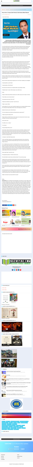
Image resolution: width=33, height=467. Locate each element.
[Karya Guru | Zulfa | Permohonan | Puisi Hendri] (26, 221)
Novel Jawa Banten (4, 426)
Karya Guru (29, 14)
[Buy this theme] (16, 403)
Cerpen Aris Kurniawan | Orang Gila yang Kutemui (13, 371)
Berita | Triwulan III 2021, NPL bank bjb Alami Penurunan (14, 390)
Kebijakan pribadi (19, 456)
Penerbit (10, 426)
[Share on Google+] (13, 205)
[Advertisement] (16, 278)
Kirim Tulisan (17, 425)
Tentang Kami (3, 454)
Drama (14, 422)
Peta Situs (2, 456)
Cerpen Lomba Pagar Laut (23, 421)
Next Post (4, 228)
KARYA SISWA (4, 289)
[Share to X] (9, 205)
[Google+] (16, 270)
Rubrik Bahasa (3, 429)
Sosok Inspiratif (9, 429)
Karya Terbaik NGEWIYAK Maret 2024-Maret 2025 (8, 425)
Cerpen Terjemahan (4, 422)
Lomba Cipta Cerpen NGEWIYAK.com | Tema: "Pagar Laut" (14, 394)
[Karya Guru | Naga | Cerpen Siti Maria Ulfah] (6, 221)
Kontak (18, 454)
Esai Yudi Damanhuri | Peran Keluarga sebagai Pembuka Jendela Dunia (15, 226)
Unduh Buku (15, 429)
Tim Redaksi (3, 459)
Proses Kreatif (15, 426)
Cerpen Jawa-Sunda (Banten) (14, 421)
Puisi (20, 426)
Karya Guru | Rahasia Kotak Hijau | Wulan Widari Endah (25, 216)
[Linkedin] (18, 270)
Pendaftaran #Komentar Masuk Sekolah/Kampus (16, 5)
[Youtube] (20, 270)
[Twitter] (14, 270)
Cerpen (7, 421)
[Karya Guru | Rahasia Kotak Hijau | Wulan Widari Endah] (26, 213)
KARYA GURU (4, 287)
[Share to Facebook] (4, 205)
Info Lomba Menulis (23, 422)
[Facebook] (12, 270)
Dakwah (10, 422)
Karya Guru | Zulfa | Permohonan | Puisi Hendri (25, 225)
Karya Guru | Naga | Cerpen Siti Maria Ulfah (6, 225)
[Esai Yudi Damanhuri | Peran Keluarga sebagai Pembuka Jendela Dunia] (16, 221)
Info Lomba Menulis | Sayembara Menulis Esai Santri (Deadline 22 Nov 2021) (17, 386)
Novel (22, 425)
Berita (2, 421)
